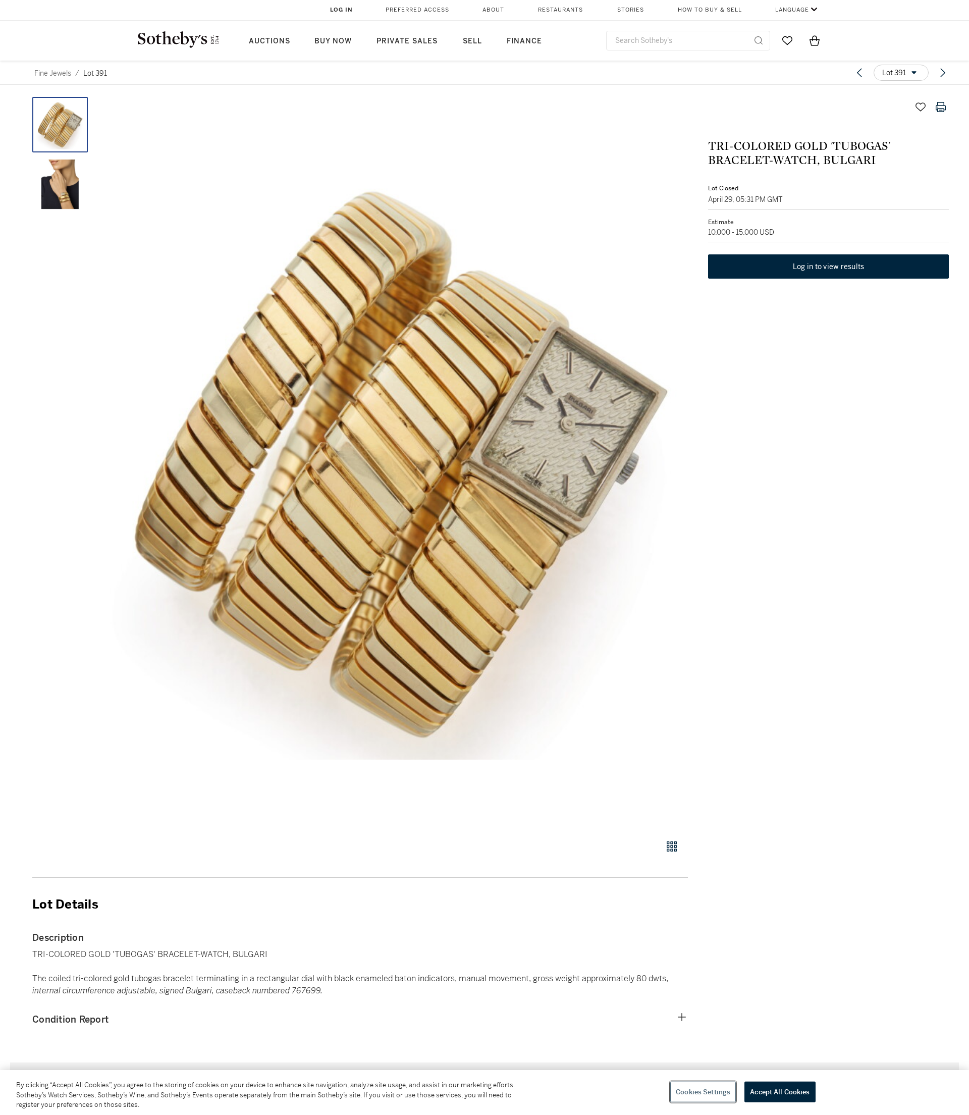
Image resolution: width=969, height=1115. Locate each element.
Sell (472, 41)
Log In (341, 10)
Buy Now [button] (333, 41)
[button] (399, 462)
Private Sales (407, 41)
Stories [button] (630, 10)
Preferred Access (417, 10)
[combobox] (688, 40)
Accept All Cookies (780, 1091)
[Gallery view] (672, 846)
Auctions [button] (269, 41)
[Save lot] (920, 107)
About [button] (493, 10)
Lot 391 (95, 73)
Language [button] (792, 10)
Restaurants (560, 10)
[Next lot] (943, 73)
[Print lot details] (941, 107)
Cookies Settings (703, 1091)
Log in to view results (829, 266)
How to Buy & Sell (710, 10)
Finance (524, 41)
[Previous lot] (859, 73)
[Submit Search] (759, 40)
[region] (484, 1092)
